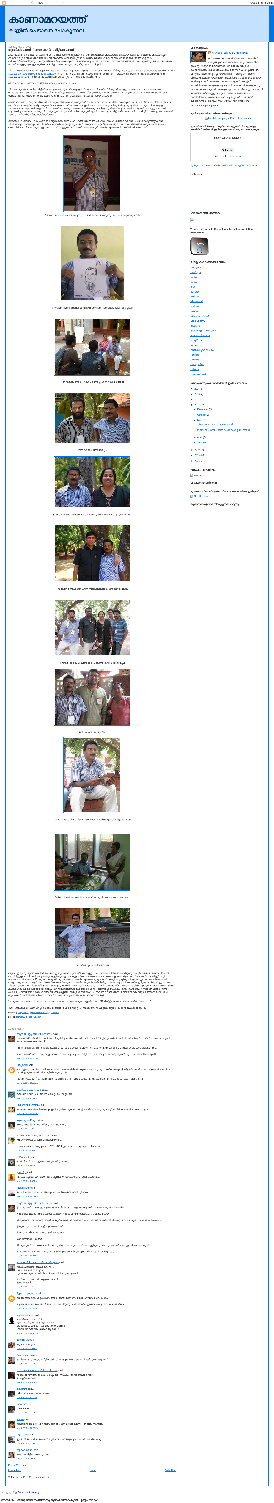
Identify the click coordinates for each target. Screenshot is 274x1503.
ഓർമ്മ (194, 282)
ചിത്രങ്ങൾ (196, 301)
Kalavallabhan (24, 1355)
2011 (197, 405)
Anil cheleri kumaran (28, 1105)
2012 (197, 399)
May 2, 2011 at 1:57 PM (27, 1150)
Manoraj (21, 1419)
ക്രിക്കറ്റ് (194, 291)
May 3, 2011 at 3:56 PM (27, 1364)
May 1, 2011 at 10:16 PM (27, 1114)
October (202, 414)
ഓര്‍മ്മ (29, 1017)
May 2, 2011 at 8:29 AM (27, 1129)
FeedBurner (235, 156)
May (200, 420)
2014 (197, 388)
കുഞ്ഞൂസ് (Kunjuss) (28, 1120)
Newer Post (14, 1470)
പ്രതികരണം (197, 320)
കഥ (192, 286)
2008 (197, 460)
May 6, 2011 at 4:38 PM (27, 1443)
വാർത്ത (37, 1017)
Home (93, 1470)
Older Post (170, 1470)
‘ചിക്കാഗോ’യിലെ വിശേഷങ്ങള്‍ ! (214, 424)
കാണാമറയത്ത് (47, 19)
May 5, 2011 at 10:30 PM (27, 1428)
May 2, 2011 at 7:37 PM (27, 1181)
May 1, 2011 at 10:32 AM (27, 1083)
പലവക (194, 311)
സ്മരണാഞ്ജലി (198, 374)
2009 (197, 455)
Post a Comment (17, 1465)
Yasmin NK (23, 1339)
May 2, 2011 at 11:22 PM (27, 1256)
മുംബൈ (195, 325)
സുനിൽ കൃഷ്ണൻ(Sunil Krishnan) (34, 1034)
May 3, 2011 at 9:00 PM (27, 1382)
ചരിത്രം (195, 296)
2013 (197, 394)
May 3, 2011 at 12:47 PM (27, 1333)
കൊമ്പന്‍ (22, 1388)
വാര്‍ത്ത (194, 354)
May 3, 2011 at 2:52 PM (27, 1348)
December (203, 409)
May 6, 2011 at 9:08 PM (27, 1459)
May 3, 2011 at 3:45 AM (27, 1287)
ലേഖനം (194, 345)
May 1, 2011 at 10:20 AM (27, 1058)
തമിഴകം (194, 306)
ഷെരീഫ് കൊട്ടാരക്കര (29, 1089)
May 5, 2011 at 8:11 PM (27, 1398)
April (200, 437)
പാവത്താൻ (23, 1187)
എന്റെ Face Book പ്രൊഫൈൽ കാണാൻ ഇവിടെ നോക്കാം (223, 165)
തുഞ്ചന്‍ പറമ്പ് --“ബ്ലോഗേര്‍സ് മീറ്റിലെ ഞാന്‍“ (223, 430)
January (202, 442)
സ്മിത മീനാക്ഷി (25, 1450)
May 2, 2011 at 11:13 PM (27, 1196)
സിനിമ (194, 369)
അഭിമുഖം (195, 272)
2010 (197, 449)
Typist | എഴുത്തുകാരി (29, 1293)
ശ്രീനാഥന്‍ (23, 1157)
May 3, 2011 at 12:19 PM (27, 1308)
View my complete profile (204, 105)
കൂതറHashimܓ (25, 1315)
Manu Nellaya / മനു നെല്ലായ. (34, 1135)
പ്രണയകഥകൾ (199, 316)
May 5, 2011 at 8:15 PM (27, 1413)
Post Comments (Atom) (36, 1477)
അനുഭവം (20, 1017)
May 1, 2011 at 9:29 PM (27, 1098)
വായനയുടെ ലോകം (202, 350)
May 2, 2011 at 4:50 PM (27, 1166)
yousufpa (21, 1172)
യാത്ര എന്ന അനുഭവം (203, 330)
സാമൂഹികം (197, 364)
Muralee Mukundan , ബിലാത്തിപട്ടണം (38, 1262)
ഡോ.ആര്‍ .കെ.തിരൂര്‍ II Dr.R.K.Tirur (37, 1370)
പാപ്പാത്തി (22, 1064)
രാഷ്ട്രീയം (196, 340)
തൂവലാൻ (22, 1434)
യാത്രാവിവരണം (200, 335)
